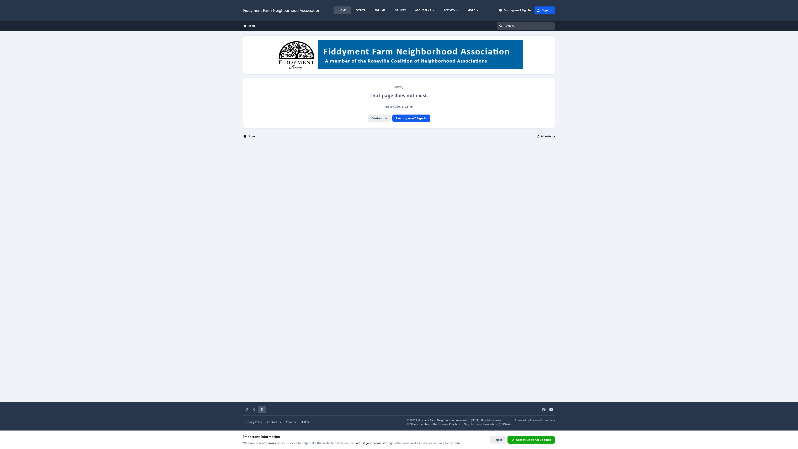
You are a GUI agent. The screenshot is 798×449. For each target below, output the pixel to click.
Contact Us (379, 118)
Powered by (535, 420)
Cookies (291, 422)
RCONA (504, 424)
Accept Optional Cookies (533, 440)
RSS (306, 422)
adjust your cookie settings (375, 443)
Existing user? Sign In (411, 118)
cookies (271, 443)
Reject (498, 440)
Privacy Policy (254, 422)
